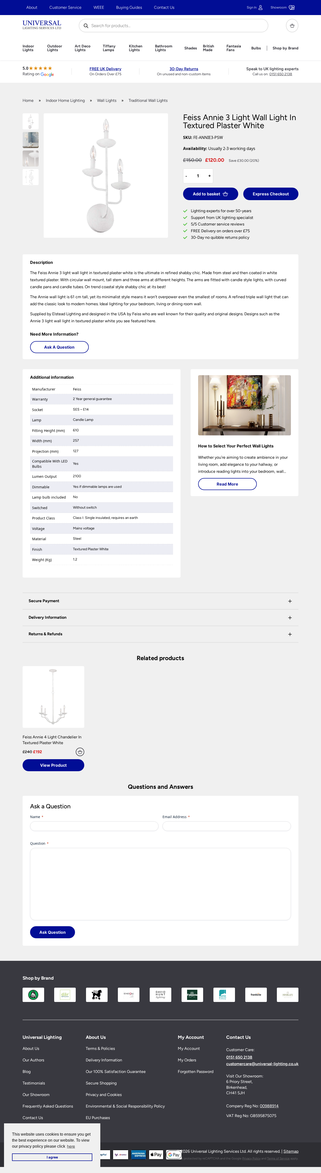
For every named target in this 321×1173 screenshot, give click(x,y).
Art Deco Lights (83, 48)
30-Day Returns (184, 68)
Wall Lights (106, 100)
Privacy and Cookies (104, 1094)
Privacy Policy (251, 1158)
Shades (190, 48)
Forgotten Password (195, 1071)
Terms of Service (278, 1158)
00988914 (269, 1106)
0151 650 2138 (280, 74)
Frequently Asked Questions (48, 1106)
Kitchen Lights (135, 48)
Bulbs (256, 48)
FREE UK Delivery (105, 68)
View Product (53, 765)
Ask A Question (59, 347)
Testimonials (34, 1083)
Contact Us (164, 7)
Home (28, 100)
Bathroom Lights (163, 48)
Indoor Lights (28, 48)
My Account (189, 1048)
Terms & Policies (100, 1048)
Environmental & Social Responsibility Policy (125, 1106)
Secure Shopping (101, 1083)
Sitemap (290, 1151)
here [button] (71, 1146)
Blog (27, 1071)
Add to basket (206, 193)
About (31, 7)
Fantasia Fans (233, 48)
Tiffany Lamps (109, 48)
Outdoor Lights (54, 48)
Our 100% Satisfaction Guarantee (116, 1071)
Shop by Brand (285, 48)
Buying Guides (129, 7)
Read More (227, 484)
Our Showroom (36, 1094)
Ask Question (52, 932)
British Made (208, 48)
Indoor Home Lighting (65, 100)
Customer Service (65, 7)
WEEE (99, 7)
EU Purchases (98, 1118)
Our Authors (33, 1060)
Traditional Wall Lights (148, 100)
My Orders (187, 1060)
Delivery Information (104, 1060)
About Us (31, 1048)
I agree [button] (52, 1157)
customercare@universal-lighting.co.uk (262, 1064)
